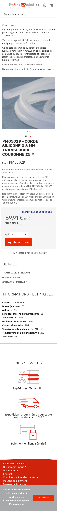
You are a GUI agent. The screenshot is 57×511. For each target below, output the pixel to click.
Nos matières (10, 470)
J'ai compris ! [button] (43, 498)
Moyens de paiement (15, 480)
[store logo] (21, 5)
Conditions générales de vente (20, 477)
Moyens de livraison (14, 484)
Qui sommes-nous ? (14, 467)
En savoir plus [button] (16, 504)
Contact (7, 474)
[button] (27, 131)
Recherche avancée (14, 14)
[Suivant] (31, 136)
